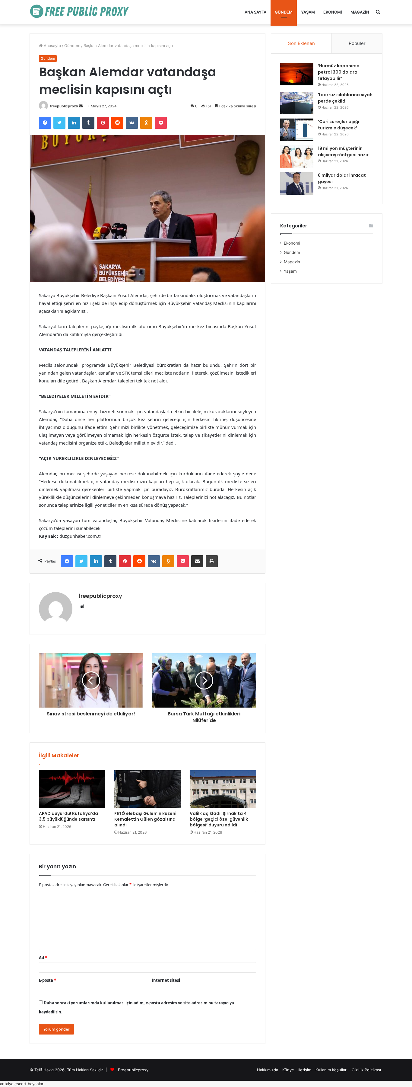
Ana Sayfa (255, 12)
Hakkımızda (267, 1069)
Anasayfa (52, 45)
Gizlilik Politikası (366, 1069)
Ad (43, 957)
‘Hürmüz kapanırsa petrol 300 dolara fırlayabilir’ (339, 72)
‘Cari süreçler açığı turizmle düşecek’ (338, 125)
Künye (288, 1069)
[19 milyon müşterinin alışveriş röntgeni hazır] (296, 156)
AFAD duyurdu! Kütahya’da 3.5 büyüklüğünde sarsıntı (68, 816)
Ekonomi (332, 12)
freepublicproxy (64, 106)
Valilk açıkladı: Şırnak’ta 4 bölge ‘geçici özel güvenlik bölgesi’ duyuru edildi (219, 819)
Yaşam (308, 12)
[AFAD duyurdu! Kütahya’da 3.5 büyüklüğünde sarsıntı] (72, 789)
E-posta (47, 980)
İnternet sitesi (166, 980)
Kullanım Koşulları (331, 1069)
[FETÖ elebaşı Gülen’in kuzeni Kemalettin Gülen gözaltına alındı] (147, 789)
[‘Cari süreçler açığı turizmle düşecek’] (296, 130)
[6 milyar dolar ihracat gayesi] (296, 183)
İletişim (304, 1069)
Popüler (357, 43)
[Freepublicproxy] (82, 12)
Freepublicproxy (133, 1069)
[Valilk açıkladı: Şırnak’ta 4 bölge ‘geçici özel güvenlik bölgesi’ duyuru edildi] (223, 789)
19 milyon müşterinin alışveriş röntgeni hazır (343, 151)
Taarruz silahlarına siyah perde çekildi (345, 98)
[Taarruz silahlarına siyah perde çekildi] (296, 103)
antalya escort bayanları (22, 1083)
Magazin (359, 12)
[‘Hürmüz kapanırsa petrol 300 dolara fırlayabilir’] (296, 74)
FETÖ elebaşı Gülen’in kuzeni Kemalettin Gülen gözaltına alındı (145, 819)
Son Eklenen (301, 43)
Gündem (284, 12)
